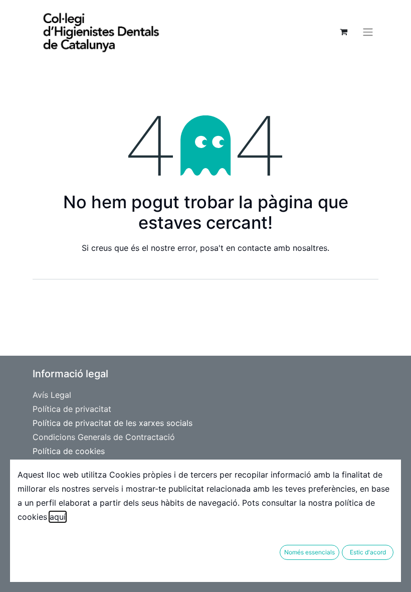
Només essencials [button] (309, 552)
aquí (58, 517)
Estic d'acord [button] (368, 552)
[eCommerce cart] (343, 32)
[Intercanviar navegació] (367, 32)
